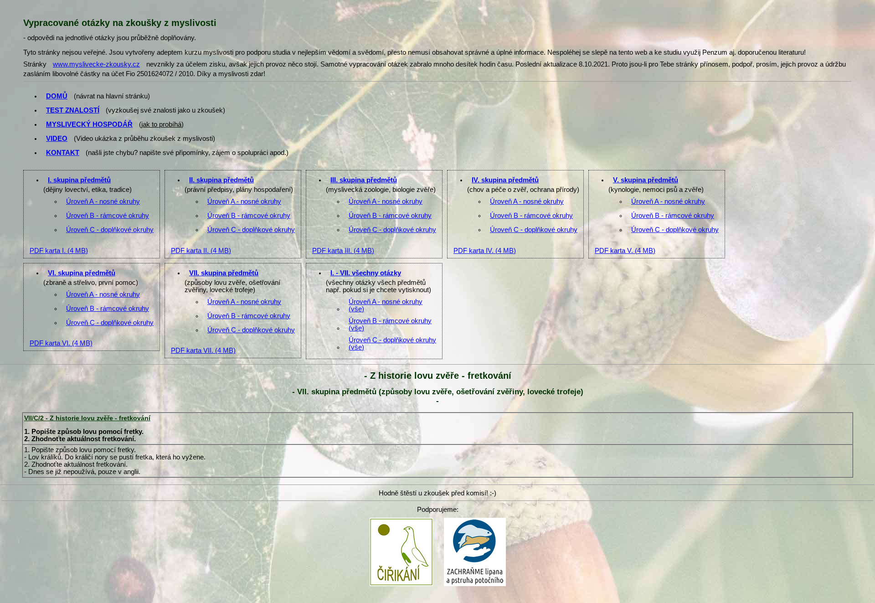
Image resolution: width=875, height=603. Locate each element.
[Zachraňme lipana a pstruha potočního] (475, 520)
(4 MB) (59, 250)
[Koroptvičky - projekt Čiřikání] (401, 520)
